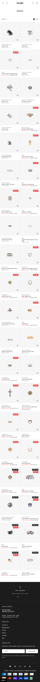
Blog (3, 638)
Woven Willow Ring (6, 212)
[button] (3, 680)
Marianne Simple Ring (7, 351)
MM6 (3, 72)
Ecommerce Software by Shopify (27, 670)
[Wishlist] (33, 3)
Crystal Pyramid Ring (27, 379)
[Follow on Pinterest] (20, 666)
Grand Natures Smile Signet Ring (30, 518)
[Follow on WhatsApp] (30, 666)
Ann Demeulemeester (7, 350)
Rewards (4, 635)
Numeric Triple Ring (27, 546)
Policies (4, 633)
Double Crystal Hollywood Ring (9, 268)
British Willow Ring (26, 296)
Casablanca (5, 294)
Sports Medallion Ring (7, 463)
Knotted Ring (25, 323)
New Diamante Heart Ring (8, 323)
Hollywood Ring (25, 435)
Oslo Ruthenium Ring (7, 239)
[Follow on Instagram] (15, 666)
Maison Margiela (6, 183)
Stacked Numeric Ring (27, 156)
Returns (4, 630)
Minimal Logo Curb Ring (28, 491)
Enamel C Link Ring (6, 435)
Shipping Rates (6, 627)
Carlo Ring (24, 46)
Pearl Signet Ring (26, 463)
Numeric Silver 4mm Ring (28, 574)
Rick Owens (5, 267)
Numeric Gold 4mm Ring (28, 351)
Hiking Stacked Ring (7, 491)
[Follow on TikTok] (25, 666)
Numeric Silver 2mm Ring (8, 184)
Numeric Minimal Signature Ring (9, 73)
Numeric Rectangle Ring (28, 184)
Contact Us (5, 625)
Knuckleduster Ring (6, 156)
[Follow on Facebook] (10, 666)
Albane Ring (5, 101)
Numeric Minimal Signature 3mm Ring (30, 240)
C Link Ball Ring (5, 379)
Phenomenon (5, 405)
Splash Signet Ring (6, 296)
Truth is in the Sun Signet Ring (29, 406)
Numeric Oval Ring (26, 212)
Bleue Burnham (25, 127)
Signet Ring (4, 574)
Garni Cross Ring (6, 406)
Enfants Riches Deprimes (28, 99)
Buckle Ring (5, 546)
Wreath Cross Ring (26, 101)
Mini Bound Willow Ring (27, 129)
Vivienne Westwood (6, 44)
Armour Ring (5, 46)
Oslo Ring (24, 73)
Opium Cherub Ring (6, 518)
